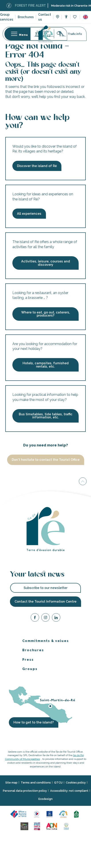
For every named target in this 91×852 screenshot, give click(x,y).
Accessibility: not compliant (69, 790)
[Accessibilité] (66, 17)
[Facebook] (35, 618)
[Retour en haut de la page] (83, 482)
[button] (85, 17)
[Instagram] (45, 618)
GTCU (58, 782)
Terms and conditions (36, 782)
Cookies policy (76, 782)
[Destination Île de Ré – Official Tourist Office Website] (45, 34)
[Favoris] (75, 17)
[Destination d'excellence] (37, 814)
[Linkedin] (56, 618)
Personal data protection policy (25, 790)
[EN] (85, 17)
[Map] (57, 17)
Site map (11, 782)
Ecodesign (45, 799)
